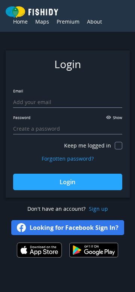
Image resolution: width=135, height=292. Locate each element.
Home (20, 21)
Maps (42, 21)
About (94, 21)
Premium (68, 21)
